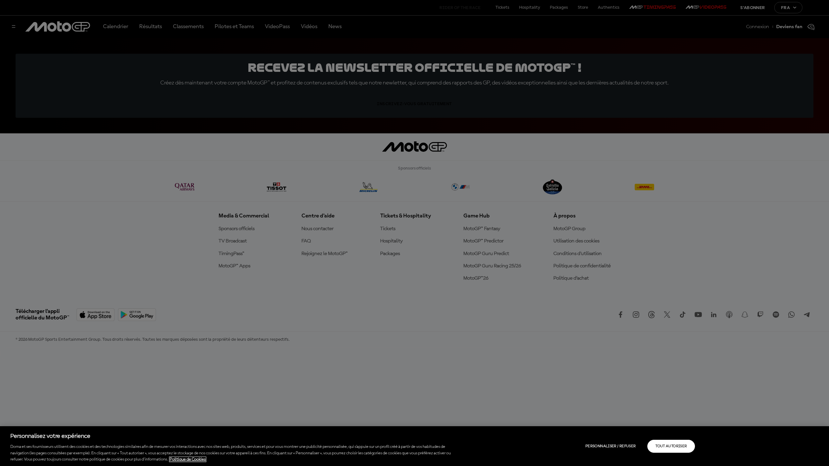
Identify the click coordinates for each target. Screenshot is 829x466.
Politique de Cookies (188, 459)
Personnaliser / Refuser (610, 446)
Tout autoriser (671, 446)
